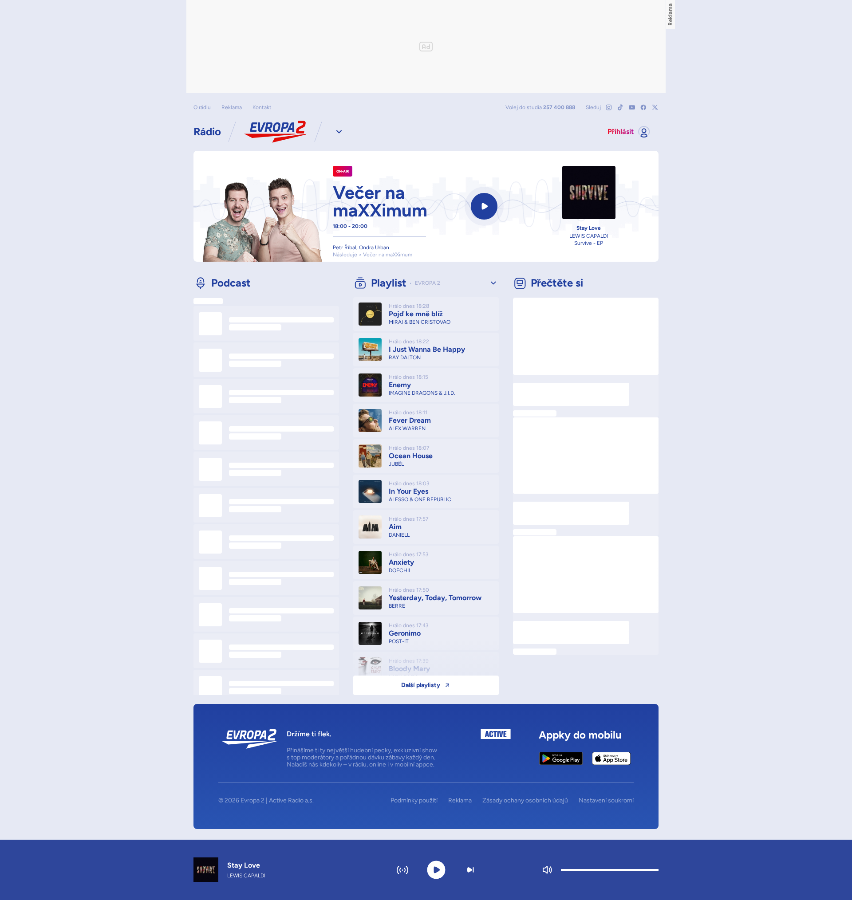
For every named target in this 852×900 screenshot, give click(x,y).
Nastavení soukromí (606, 800)
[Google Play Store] (561, 758)
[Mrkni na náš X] (655, 107)
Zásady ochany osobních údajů (525, 800)
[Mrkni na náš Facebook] (643, 107)
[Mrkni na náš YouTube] (631, 107)
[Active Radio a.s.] (496, 748)
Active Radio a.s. (291, 800)
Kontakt (262, 107)
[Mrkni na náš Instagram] (608, 107)
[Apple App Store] (611, 758)
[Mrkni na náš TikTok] (620, 107)
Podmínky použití (414, 800)
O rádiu (202, 107)
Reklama (231, 107)
